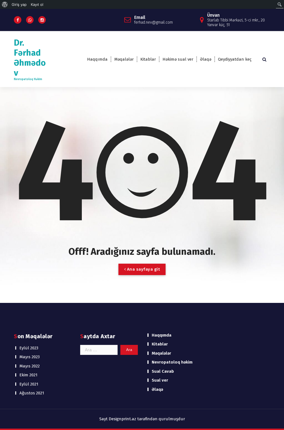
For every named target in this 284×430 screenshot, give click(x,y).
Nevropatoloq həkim (172, 362)
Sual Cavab (163, 371)
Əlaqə (205, 59)
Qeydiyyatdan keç (235, 59)
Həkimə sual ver (178, 59)
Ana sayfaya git (143, 269)
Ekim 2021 (28, 374)
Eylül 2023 (28, 347)
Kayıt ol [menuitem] (37, 4)
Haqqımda (97, 59)
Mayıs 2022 (29, 366)
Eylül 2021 (28, 384)
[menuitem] (5, 4)
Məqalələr (124, 59)
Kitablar (148, 59)
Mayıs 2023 (29, 356)
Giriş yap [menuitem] (19, 4)
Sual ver (160, 380)
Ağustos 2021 (31, 393)
